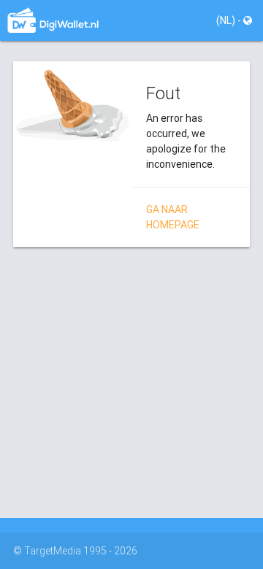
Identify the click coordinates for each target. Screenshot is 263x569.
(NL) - (229, 20)
